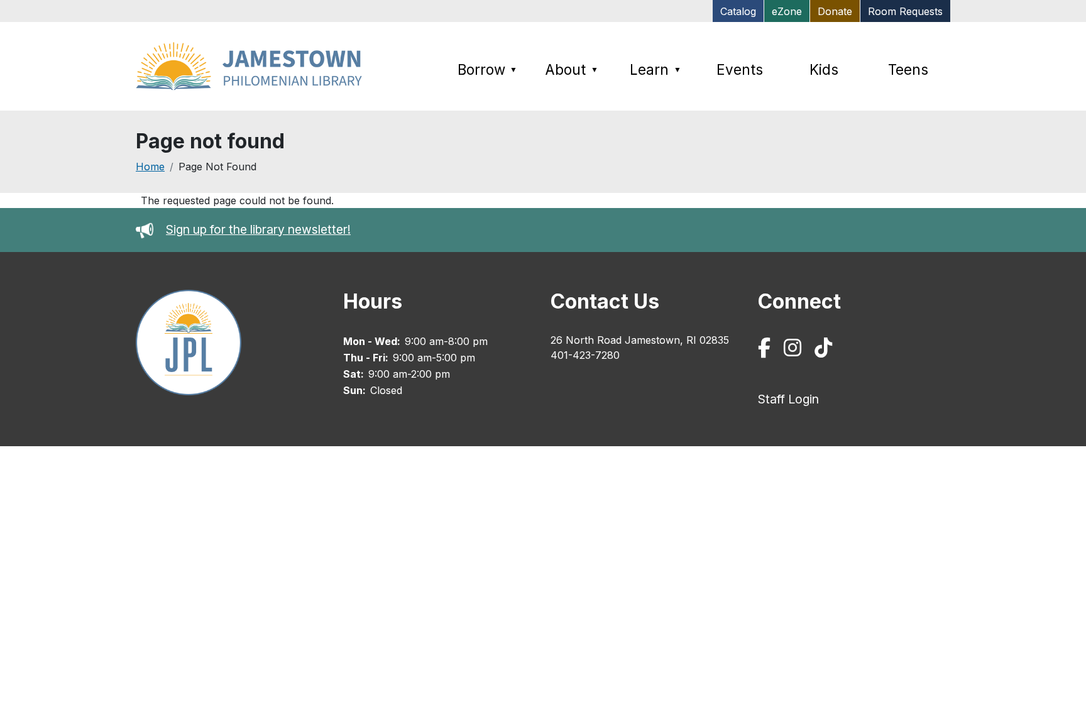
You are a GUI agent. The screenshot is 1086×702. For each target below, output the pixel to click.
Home (150, 166)
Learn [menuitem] (655, 69)
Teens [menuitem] (908, 69)
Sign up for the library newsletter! (258, 229)
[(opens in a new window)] (767, 350)
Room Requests (905, 11)
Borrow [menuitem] (488, 69)
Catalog (738, 11)
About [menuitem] (571, 69)
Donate (835, 11)
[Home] (253, 66)
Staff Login (788, 399)
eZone (787, 11)
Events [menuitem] (739, 69)
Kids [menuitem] (823, 69)
